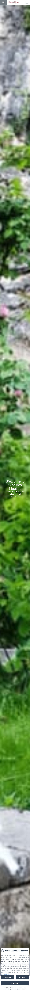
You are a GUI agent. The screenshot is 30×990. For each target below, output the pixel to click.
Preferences (15, 983)
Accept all (22, 977)
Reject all (8, 977)
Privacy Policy (5, 974)
